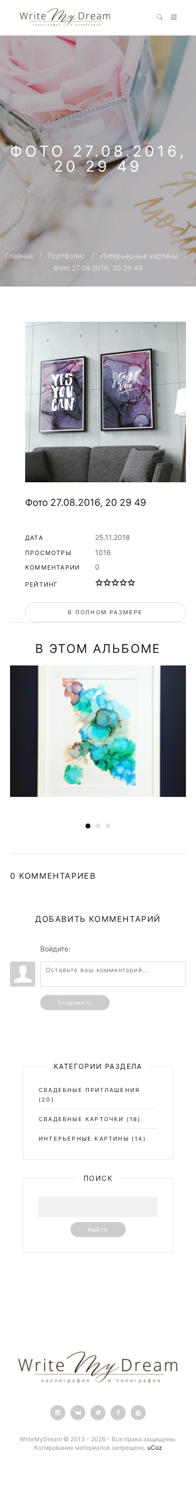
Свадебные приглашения (89, 1089)
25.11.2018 (112, 537)
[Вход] (79, 948)
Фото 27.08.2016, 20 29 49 (98, 267)
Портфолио (66, 255)
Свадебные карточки (81, 1119)
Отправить (75, 1002)
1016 (103, 552)
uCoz (154, 1447)
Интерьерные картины (139, 255)
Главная (19, 255)
